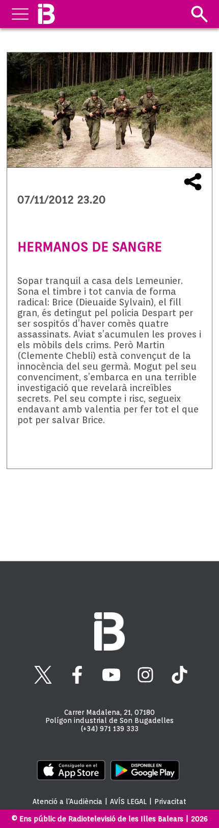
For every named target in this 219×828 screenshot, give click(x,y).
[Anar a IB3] (46, 14)
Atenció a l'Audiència (67, 801)
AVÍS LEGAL (128, 801)
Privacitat (170, 801)
